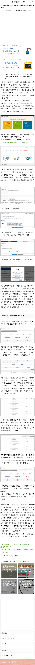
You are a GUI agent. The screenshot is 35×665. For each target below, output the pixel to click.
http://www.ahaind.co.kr (10, 45)
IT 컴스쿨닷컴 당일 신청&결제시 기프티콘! (11, 63)
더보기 (30, 561)
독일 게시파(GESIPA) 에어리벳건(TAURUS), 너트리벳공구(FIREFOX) (11, 52)
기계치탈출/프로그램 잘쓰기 (19, 10)
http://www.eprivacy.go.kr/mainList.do (14, 142)
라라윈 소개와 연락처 (8, 638)
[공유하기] (7, 555)
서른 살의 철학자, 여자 (18, 2)
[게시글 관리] (9, 555)
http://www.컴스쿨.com (10, 60)
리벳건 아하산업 (9, 48)
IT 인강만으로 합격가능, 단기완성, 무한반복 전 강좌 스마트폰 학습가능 (11, 66)
